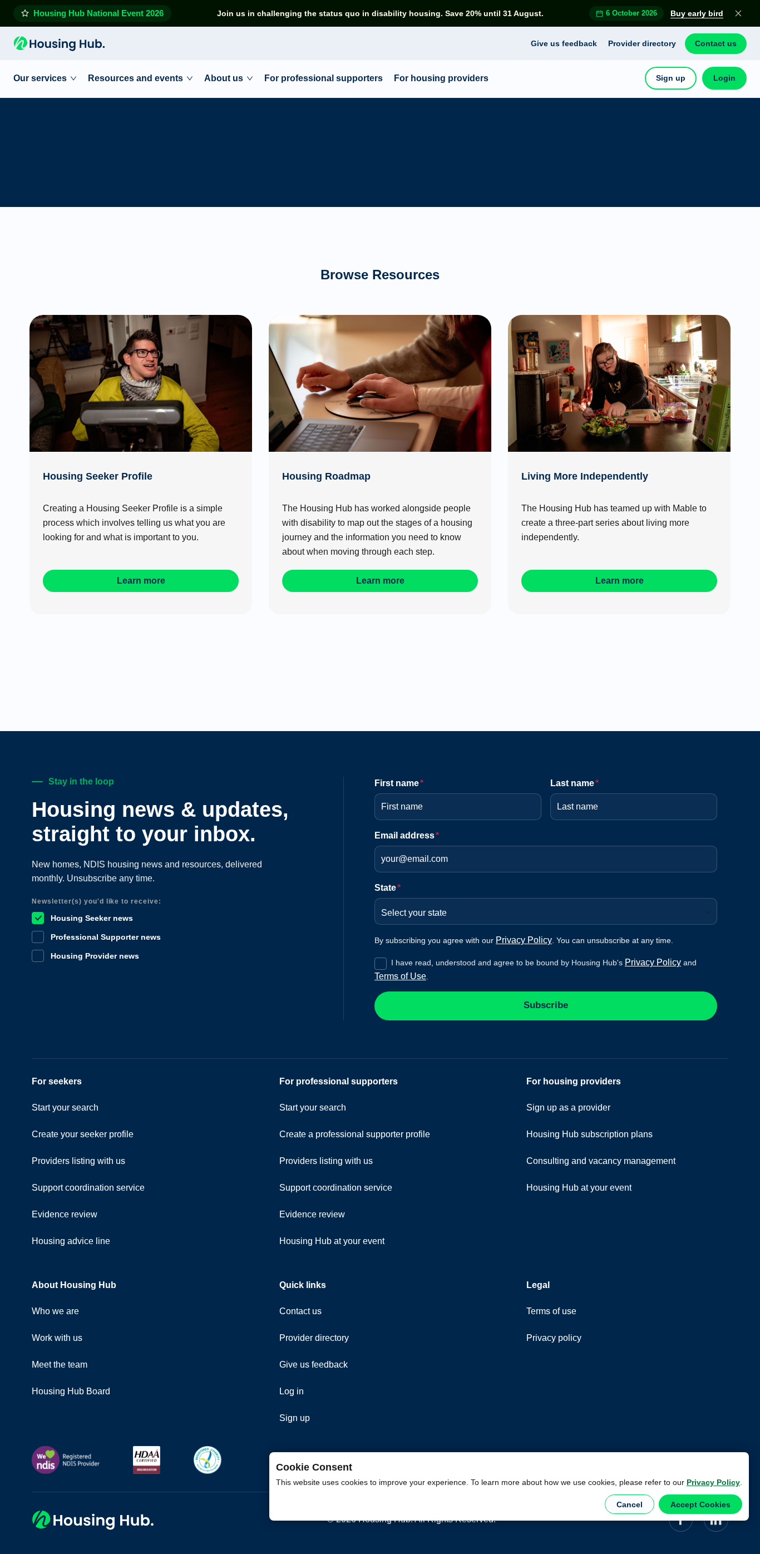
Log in (291, 1391)
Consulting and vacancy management (600, 1161)
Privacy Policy (713, 1482)
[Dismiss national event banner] (738, 13)
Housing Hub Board (71, 1391)
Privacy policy (553, 1338)
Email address (406, 835)
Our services (40, 78)
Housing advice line (71, 1241)
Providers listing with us (78, 1161)
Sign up (670, 77)
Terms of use (551, 1311)
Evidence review (64, 1214)
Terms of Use (400, 976)
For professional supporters (323, 78)
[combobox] (542, 909)
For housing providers (441, 78)
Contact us (716, 43)
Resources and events (135, 78)
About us (223, 78)
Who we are (55, 1311)
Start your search (65, 1107)
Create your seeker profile (83, 1134)
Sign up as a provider (568, 1107)
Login (724, 77)
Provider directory (642, 43)
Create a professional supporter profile (354, 1134)
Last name (574, 783)
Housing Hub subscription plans (589, 1134)
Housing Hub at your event (331, 1241)
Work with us (57, 1338)
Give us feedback (564, 43)
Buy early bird (696, 13)
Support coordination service (88, 1187)
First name (398, 783)
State (387, 887)
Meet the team (59, 1364)
